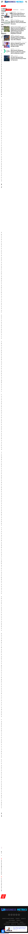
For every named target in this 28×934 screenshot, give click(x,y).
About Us (13, 924)
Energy (22, 922)
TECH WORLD (12, 920)
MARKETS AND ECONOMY (8, 918)
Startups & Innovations (12, 922)
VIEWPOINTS (7, 924)
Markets (23, 918)
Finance (18, 918)
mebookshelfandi (4, 933)
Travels (18, 920)
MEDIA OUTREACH (21, 924)
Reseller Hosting (4, 928)
